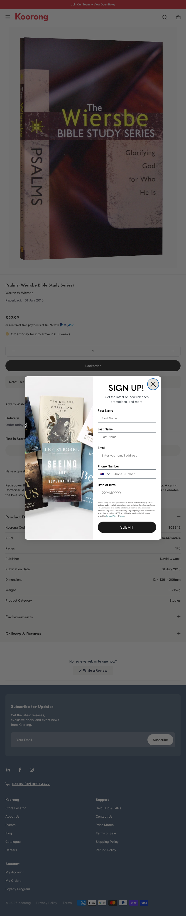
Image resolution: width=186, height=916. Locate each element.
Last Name (105, 429)
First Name (105, 410)
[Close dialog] (153, 384)
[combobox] (104, 474)
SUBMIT (127, 527)
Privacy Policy (111, 516)
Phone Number (108, 466)
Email (101, 447)
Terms (121, 516)
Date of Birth (107, 485)
